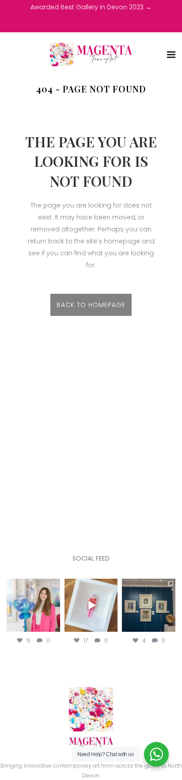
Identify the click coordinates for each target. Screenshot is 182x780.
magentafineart (33, 585)
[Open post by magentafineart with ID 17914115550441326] (148, 605)
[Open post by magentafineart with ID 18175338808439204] (33, 605)
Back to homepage (91, 304)
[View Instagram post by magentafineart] (54, 627)
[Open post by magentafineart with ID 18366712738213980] (91, 605)
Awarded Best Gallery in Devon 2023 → (91, 7)
